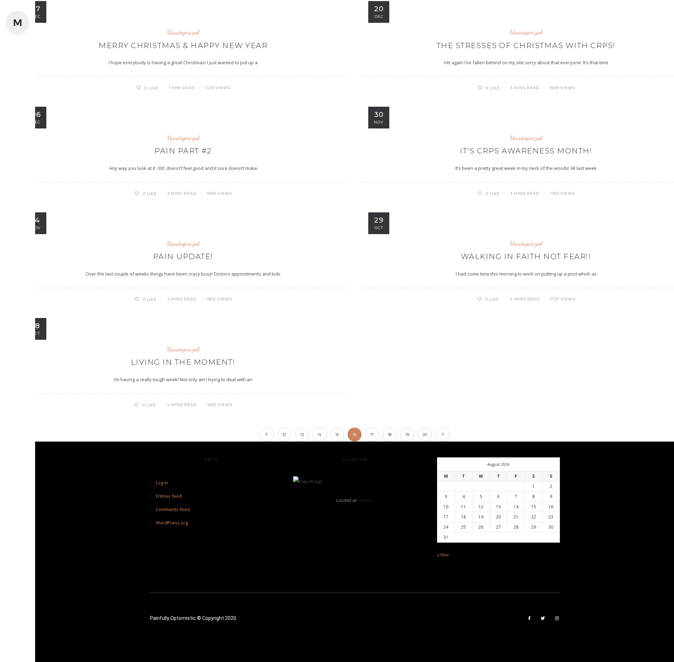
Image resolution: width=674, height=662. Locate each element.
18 (389, 434)
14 (319, 434)
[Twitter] (543, 618)
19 (407, 434)
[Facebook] (529, 618)
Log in (162, 482)
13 (302, 434)
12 (284, 434)
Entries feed (169, 496)
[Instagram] (557, 618)
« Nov (443, 554)
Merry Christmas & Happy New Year (183, 45)
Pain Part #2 (183, 150)
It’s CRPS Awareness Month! (526, 150)
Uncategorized (183, 32)
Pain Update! (183, 256)
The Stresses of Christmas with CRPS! (526, 45)
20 (425, 434)
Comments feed (173, 509)
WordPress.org (172, 522)
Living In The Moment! (183, 362)
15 (337, 434)
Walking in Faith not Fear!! (526, 256)
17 (372, 434)
